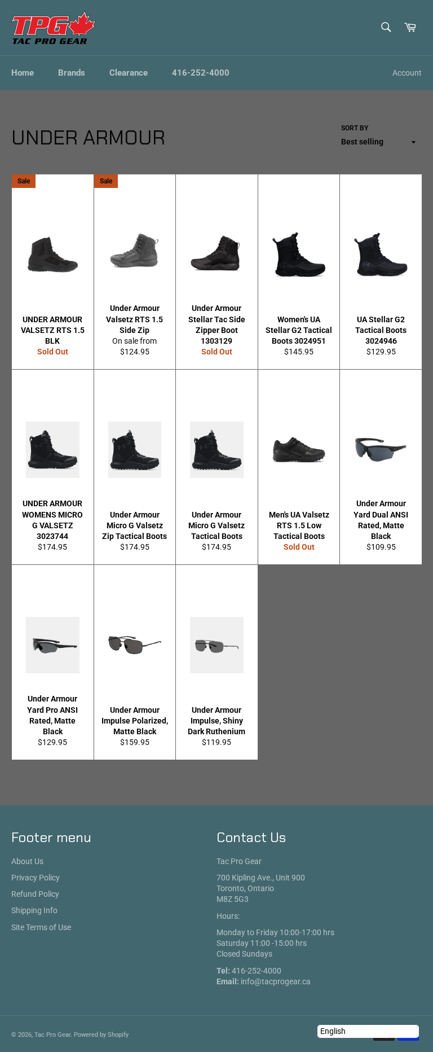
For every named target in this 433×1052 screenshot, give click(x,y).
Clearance (128, 73)
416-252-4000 (200, 73)
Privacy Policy (35, 877)
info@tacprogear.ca (276, 981)
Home (22, 73)
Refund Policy (35, 893)
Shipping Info (34, 910)
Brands (71, 73)
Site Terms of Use (41, 927)
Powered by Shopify (101, 1034)
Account (407, 72)
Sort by (354, 128)
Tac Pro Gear (52, 1034)
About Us (27, 861)
